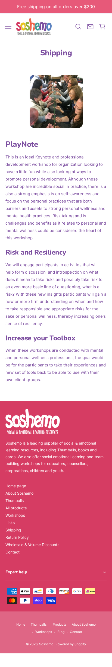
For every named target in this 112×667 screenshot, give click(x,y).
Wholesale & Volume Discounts (32, 544)
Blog (60, 632)
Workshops (15, 515)
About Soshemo (19, 493)
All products (16, 508)
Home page (15, 486)
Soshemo (46, 644)
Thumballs (14, 500)
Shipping (13, 530)
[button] (8, 27)
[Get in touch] (90, 27)
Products (59, 624)
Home (20, 624)
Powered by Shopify (70, 644)
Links (10, 522)
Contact (12, 552)
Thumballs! (39, 624)
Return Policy (17, 537)
